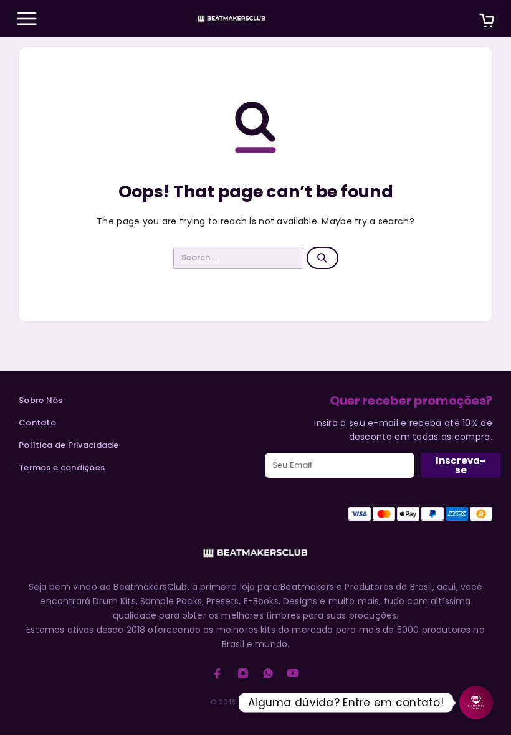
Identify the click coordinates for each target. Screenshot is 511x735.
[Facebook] (217, 673)
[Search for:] (238, 258)
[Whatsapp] (268, 673)
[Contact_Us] (476, 702)
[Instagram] (243, 673)
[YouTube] (292, 673)
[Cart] (486, 22)
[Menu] (27, 18)
